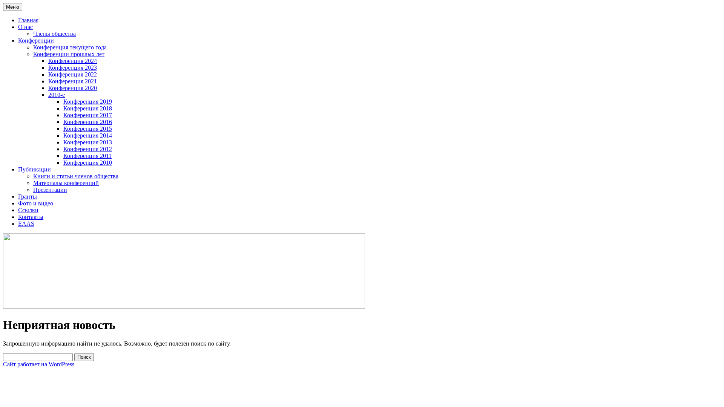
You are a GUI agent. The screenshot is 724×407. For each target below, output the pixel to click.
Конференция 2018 (87, 108)
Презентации (50, 190)
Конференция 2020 (72, 88)
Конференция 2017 (87, 115)
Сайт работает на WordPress (38, 364)
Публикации (34, 169)
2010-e (56, 95)
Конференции (36, 40)
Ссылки (28, 210)
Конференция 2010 (87, 162)
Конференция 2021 (72, 81)
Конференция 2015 (87, 128)
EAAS (26, 223)
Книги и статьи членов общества (75, 176)
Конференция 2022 (72, 74)
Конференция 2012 (87, 149)
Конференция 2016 (87, 122)
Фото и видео (35, 203)
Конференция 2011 (87, 156)
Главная (28, 20)
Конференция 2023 (72, 67)
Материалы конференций (66, 183)
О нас (25, 27)
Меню (12, 7)
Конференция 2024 (72, 61)
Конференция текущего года (70, 47)
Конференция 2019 (87, 101)
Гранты (27, 196)
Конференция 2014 (87, 135)
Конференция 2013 (87, 142)
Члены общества (54, 34)
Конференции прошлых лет (68, 54)
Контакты (30, 217)
